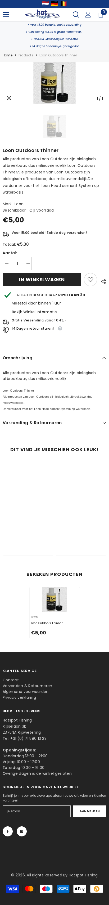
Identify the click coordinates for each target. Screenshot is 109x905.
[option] (54, 83)
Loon (19, 204)
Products (26, 55)
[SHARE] (101, 280)
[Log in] (88, 14)
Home (7, 55)
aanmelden (90, 811)
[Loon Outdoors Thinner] (55, 599)
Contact (11, 680)
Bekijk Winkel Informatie (34, 312)
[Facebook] (8, 831)
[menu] (6, 14)
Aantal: (10, 253)
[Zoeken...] (76, 14)
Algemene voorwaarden (26, 691)
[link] (54, 24)
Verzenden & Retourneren (27, 685)
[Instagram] (22, 831)
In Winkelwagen (42, 279)
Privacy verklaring (19, 697)
